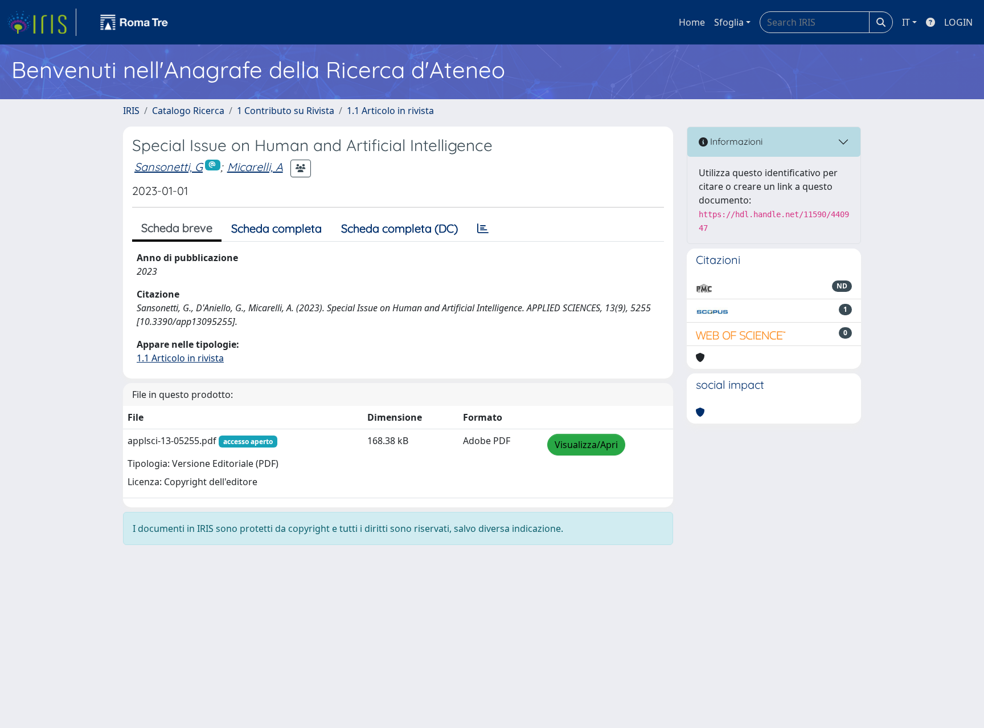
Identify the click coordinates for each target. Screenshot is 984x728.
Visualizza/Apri (586, 444)
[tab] (483, 229)
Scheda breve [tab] (176, 228)
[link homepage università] (134, 22)
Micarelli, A (255, 167)
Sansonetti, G (168, 167)
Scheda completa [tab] (276, 228)
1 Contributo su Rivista (285, 110)
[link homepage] (41, 22)
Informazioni (735, 141)
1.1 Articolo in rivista (390, 110)
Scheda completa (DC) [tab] (399, 228)
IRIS (131, 110)
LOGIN (958, 22)
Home (692, 22)
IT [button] (906, 22)
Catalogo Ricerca (188, 110)
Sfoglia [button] (729, 22)
